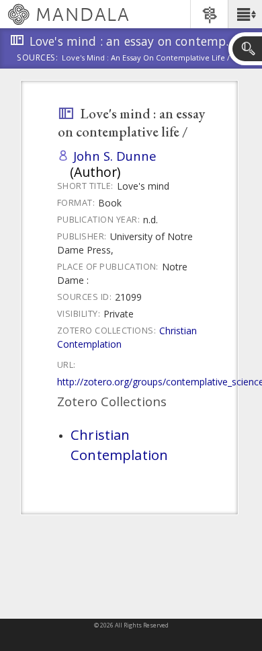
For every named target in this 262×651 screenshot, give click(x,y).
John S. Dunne (115, 155)
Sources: (37, 58)
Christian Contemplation (119, 444)
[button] (245, 14)
